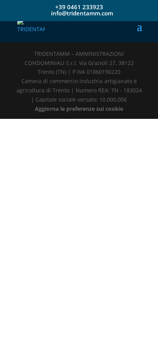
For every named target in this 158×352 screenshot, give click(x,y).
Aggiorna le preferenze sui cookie (79, 108)
